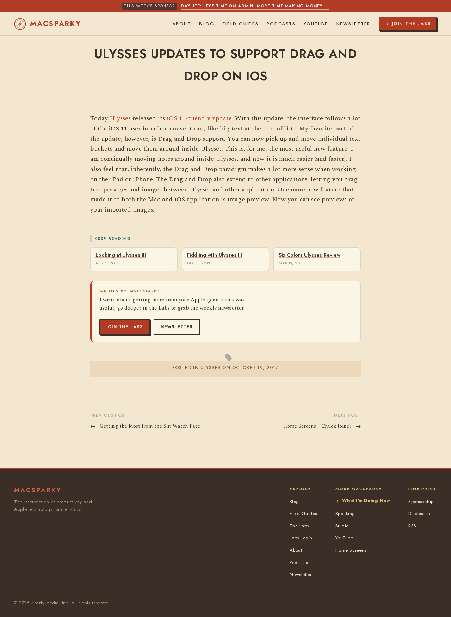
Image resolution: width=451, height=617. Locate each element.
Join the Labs (124, 327)
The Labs (299, 526)
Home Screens (350, 550)
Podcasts (281, 24)
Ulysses (120, 118)
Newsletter (177, 327)
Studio (342, 526)
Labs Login (301, 537)
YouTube (316, 24)
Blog (206, 24)
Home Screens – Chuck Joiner (322, 426)
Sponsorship (421, 501)
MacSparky (55, 24)
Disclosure (419, 513)
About (181, 24)
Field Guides (240, 24)
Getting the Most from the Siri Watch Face (145, 426)
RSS (412, 526)
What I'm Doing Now (366, 500)
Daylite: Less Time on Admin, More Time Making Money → (255, 6)
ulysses (210, 367)
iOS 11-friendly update (199, 118)
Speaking (345, 513)
